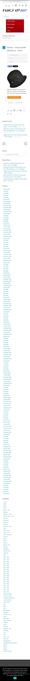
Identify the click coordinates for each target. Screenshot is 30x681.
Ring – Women (7, 620)
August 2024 (7, 238)
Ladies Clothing (11, 21)
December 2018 (7, 377)
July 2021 (6, 313)
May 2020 (6, 342)
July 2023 (6, 264)
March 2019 (6, 371)
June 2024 (6, 242)
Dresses (6, 542)
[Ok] (28, 674)
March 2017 (6, 420)
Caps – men (6, 530)
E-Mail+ (10, 113)
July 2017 (6, 412)
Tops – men (6, 636)
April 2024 (6, 246)
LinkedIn (13, 109)
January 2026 (7, 203)
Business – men (7, 526)
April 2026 (6, 197)
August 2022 (7, 287)
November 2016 (7, 428)
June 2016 (6, 438)
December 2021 (7, 303)
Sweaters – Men (7, 628)
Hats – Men (6, 557)
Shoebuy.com (19, 102)
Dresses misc (7, 545)
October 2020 (7, 332)
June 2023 (6, 266)
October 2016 (7, 430)
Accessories (10, 27)
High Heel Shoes (8, 594)
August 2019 (7, 360)
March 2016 (6, 444)
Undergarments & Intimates (10, 643)
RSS (25, 4)
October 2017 (7, 405)
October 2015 (7, 454)
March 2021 (6, 322)
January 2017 (7, 424)
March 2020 (6, 346)
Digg (20, 109)
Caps (5, 528)
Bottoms (6, 512)
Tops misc (6, 638)
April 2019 (6, 369)
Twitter (5, 4)
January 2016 (7, 448)
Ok (15, 678)
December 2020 (7, 328)
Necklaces (6, 612)
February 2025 (7, 226)
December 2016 (7, 426)
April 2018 (6, 393)
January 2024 (7, 252)
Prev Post (3, 143)
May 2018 (6, 391)
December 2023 (7, 254)
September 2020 (7, 334)
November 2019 (7, 354)
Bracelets (6, 518)
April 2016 (6, 442)
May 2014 (6, 489)
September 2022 (7, 285)
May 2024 (6, 244)
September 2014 (7, 481)
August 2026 (7, 189)
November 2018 (7, 379)
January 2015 (7, 473)
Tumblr (18, 4)
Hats (11, 61)
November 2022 (7, 281)
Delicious (23, 109)
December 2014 (7, 475)
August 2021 (7, 311)
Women (5, 645)
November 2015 (7, 452)
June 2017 (6, 414)
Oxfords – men (7, 614)
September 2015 (7, 456)
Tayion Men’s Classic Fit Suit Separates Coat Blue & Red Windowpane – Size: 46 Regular (15, 130)
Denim (5, 538)
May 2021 (6, 318)
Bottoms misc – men (9, 516)
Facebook (11, 4)
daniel (11, 58)
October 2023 (7, 258)
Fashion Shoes (7, 551)
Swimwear (6, 630)
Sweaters (6, 626)
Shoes (8, 30)
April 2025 (6, 222)
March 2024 (6, 248)
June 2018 (6, 389)
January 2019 (7, 375)
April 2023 (6, 271)
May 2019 (6, 367)
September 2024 (7, 236)
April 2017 (6, 418)
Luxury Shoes (7, 602)
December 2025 (7, 205)
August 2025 (7, 213)
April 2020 (6, 344)
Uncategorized (7, 640)
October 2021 (7, 307)
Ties (5, 632)
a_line (5, 502)
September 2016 (7, 432)
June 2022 (6, 291)
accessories (10, 102)
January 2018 (7, 399)
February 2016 (7, 446)
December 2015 (7, 450)
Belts (5, 504)
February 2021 (7, 324)
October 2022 (7, 283)
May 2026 (6, 195)
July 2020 (6, 338)
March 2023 (6, 273)
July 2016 (6, 436)
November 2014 (7, 477)
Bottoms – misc (7, 514)
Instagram (15, 4)
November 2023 (7, 256)
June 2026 (6, 193)
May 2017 (6, 416)
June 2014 (6, 487)
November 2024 (7, 232)
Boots (5, 506)
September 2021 (7, 309)
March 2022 (6, 297)
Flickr (8, 4)
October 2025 (7, 209)
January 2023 (7, 277)
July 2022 (6, 289)
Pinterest (21, 4)
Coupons (6, 536)
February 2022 (7, 299)
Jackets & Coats (8, 596)
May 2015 (6, 465)
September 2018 (7, 383)
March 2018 (6, 395)
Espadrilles (6, 549)
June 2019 (6, 365)
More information (14, 97)
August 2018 (7, 385)
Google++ (6, 113)
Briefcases (6, 520)
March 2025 (6, 224)
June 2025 (6, 217)
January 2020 (7, 350)
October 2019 (7, 356)
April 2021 (6, 320)
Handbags (6, 553)
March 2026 (6, 199)
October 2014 (7, 479)
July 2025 (6, 215)
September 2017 (7, 407)
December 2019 (7, 352)
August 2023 (7, 262)
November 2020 (7, 330)
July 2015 (6, 461)
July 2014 (6, 485)
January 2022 (7, 301)
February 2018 (7, 397)
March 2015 (6, 469)
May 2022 (6, 293)
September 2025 (7, 211)
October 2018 (7, 381)
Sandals (5, 622)
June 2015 (6, 463)
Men (5, 604)
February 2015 (7, 471)
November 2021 (7, 305)
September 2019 (7, 358)
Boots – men (7, 510)
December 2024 (7, 230)
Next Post (25, 143)
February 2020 (7, 348)
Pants (5, 616)
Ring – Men (6, 618)
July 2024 (6, 240)
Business (6, 522)
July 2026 (6, 191)
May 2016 (6, 440)
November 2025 (7, 207)
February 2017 (7, 422)
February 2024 (7, 250)
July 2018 (6, 387)
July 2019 (6, 363)
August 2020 (7, 336)
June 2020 (6, 340)
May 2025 (6, 220)
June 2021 (6, 316)
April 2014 (6, 491)
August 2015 (7, 458)
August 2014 (7, 483)
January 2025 (7, 228)
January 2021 (7, 326)
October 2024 (7, 234)
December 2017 (7, 401)
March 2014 (6, 493)
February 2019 (7, 373)
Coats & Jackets (8, 534)
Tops (5, 634)
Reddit (16, 109)
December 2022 (7, 279)
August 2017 (7, 409)
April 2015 (6, 467)
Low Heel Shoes (7, 600)
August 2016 (7, 434)
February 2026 (7, 201)
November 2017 (7, 403)
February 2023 (7, 275)
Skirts (5, 624)
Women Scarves (8, 651)
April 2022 (6, 295)
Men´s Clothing (10, 24)
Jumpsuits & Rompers (9, 598)
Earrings (6, 547)
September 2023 (7, 260)
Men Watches (7, 610)
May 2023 (6, 269)
